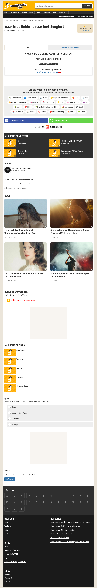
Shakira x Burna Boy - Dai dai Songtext (63, 534)
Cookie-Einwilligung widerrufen (15, 562)
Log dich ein (8, 184)
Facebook (7, 574)
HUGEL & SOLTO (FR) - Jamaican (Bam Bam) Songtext (69, 542)
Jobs (6, 530)
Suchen (87, 6)
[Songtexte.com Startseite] (16, 6)
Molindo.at (8, 578)
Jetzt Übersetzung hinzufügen (47, 72)
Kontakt (7, 534)
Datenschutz (9, 554)
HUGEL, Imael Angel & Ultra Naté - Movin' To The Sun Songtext (72, 522)
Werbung (7, 526)
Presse (6, 522)
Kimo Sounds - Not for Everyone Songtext (65, 526)
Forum (6, 546)
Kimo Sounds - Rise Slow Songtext (62, 530)
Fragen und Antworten (12, 550)
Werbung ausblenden (67, 16)
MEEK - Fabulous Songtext (59, 538)
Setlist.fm (7, 582)
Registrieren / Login (85, 16)
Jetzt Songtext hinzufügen (48, 64)
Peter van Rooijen (16, 31)
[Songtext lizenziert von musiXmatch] (48, 127)
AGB (16, 554)
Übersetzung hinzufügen (70, 47)
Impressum (8, 558)
